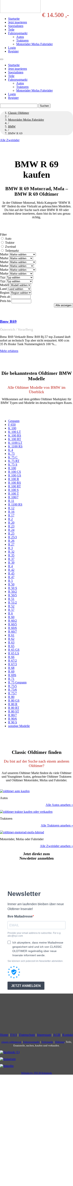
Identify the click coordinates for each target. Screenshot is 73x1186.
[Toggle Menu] (1, 59)
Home (4, 1035)
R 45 (11, 573)
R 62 (11, 639)
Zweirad (10, 246)
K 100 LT (14, 432)
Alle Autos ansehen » (59, 805)
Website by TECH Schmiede (36, 1072)
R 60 (11, 617)
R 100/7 (13, 497)
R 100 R (13, 479)
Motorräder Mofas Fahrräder (34, 44)
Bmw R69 (8, 321)
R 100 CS (14, 471)
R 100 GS (14, 475)
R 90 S (12, 722)
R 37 (11, 559)
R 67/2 (12, 660)
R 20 (11, 522)
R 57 (11, 609)
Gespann (13, 421)
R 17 (11, 515)
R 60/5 (12, 624)
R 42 (11, 570)
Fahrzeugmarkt (17, 33)
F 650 (12, 424)
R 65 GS (13, 649)
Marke (4, 254)
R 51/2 (12, 602)
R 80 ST (13, 711)
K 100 (12, 428)
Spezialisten (15, 26)
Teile (11, 29)
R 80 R (12, 704)
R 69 (11, 671)
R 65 (11, 646)
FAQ (13, 1035)
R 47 (11, 577)
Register (13, 51)
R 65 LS (13, 653)
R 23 (11, 526)
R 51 (11, 599)
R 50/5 (12, 595)
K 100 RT (14, 439)
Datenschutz (27, 1035)
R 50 (11, 584)
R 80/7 (12, 715)
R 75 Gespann (17, 682)
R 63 (11, 642)
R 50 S (12, 588)
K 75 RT (13, 461)
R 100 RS (14, 482)
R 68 (11, 668)
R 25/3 (12, 537)
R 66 (11, 657)
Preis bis (5, 301)
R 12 (11, 508)
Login (12, 47)
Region (4, 292)
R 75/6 (12, 689)
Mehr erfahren (9, 351)
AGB (56, 1035)
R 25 (11, 533)
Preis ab (5, 296)
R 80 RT (13, 708)
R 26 (11, 540)
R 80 (11, 697)
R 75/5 (12, 686)
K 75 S (12, 464)
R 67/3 (12, 664)
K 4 (10, 450)
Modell (4, 285)
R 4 (10, 566)
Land (3, 288)
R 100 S (13, 490)
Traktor (9, 242)
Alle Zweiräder (9, 140)
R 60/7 (12, 631)
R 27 (11, 544)
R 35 (11, 555)
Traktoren (22, 40)
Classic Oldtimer (18, 112)
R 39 (11, 562)
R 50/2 (12, 591)
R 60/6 (12, 628)
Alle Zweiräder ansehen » (56, 846)
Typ (2, 277)
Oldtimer (59, 1041)
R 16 (11, 511)
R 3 (10, 548)
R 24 (11, 530)
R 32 (11, 551)
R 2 (10, 519)
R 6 (10, 613)
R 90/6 (12, 718)
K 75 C (13, 457)
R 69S (12, 675)
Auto (8, 238)
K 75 (11, 453)
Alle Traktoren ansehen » (57, 825)
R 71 (11, 678)
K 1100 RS (15, 446)
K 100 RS (14, 435)
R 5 (10, 580)
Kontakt (67, 1035)
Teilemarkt (12, 250)
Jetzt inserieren (17, 22)
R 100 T (13, 493)
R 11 (11, 501)
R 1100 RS (15, 504)
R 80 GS (13, 700)
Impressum (44, 1035)
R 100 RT (14, 486)
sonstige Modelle (19, 726)
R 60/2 (12, 620)
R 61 (11, 635)
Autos (20, 37)
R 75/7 (12, 693)
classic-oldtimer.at (11, 1041)
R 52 (11, 606)
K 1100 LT (15, 442)
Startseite (14, 18)
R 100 (12, 468)
